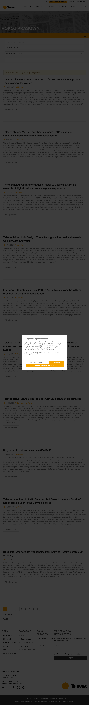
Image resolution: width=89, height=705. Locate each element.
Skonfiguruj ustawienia (37, 362)
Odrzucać (57, 362)
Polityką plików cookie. (32, 354)
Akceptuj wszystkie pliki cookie (44, 366)
